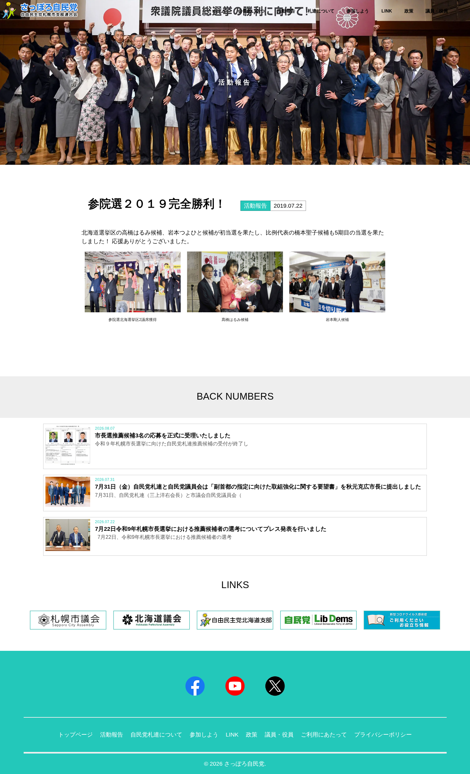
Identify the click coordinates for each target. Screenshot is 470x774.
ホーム (219, 10)
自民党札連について (156, 734)
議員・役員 (437, 10)
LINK (386, 10)
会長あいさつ (251, 10)
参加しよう (358, 10)
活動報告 (286, 10)
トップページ (75, 734)
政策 (408, 10)
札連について (321, 10)
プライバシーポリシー (383, 734)
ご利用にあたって (324, 734)
